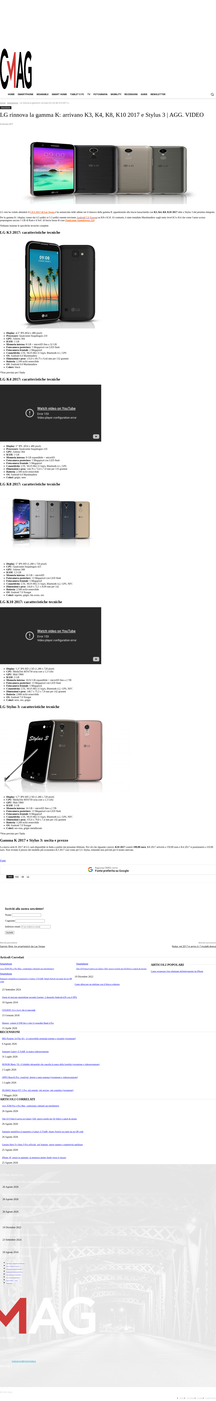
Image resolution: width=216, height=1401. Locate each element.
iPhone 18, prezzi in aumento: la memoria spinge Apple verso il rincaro (34, 1157)
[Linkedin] (55, 132)
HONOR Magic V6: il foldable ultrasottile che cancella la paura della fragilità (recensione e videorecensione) (51, 1064)
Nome (8, 915)
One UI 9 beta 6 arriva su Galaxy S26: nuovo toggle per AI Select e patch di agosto (111, 968)
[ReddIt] (66, 132)
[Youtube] (213, 42)
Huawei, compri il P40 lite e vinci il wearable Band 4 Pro (28, 1023)
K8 (23, 876)
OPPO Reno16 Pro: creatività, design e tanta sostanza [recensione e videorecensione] (40, 1077)
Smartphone (12, 103)
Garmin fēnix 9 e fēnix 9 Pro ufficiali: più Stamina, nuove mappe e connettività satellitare (42, 1144)
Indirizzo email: (13, 926)
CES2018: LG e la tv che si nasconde (18, 1010)
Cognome (10, 920)
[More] (89, 132)
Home (3, 103)
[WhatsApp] (32, 132)
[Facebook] (196, 42)
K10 (17, 876)
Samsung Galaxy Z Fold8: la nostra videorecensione (25, 1051)
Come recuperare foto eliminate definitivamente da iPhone (177, 971)
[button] (212, 94)
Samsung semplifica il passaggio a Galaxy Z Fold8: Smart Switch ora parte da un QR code (42, 1131)
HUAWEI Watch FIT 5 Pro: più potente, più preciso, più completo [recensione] (38, 1090)
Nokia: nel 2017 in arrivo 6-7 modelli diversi (194, 946)
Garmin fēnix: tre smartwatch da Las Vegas (22, 946)
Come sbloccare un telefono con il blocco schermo (97, 984)
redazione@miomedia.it (24, 1361)
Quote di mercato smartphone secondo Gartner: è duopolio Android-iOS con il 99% (39, 997)
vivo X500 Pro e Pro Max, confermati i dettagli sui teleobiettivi (27, 968)
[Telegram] (208, 42)
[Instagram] (202, 42)
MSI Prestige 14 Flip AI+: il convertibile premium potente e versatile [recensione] (39, 1038)
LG (28, 876)
